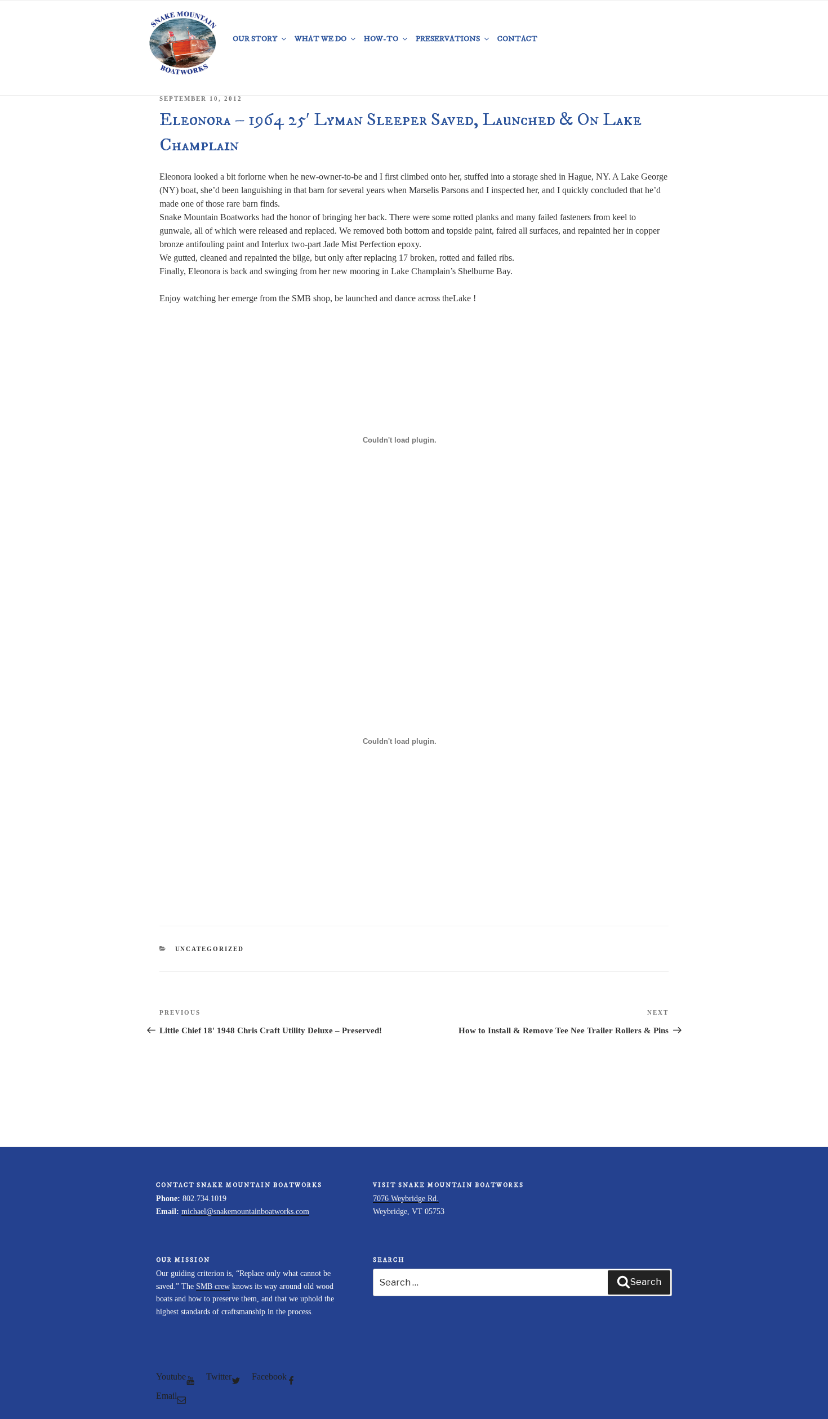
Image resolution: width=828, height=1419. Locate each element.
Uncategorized (209, 948)
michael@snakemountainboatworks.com (245, 1211)
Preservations (448, 39)
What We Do (320, 39)
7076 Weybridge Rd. (406, 1198)
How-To (381, 39)
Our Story (255, 39)
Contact (517, 39)
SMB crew (213, 1286)
